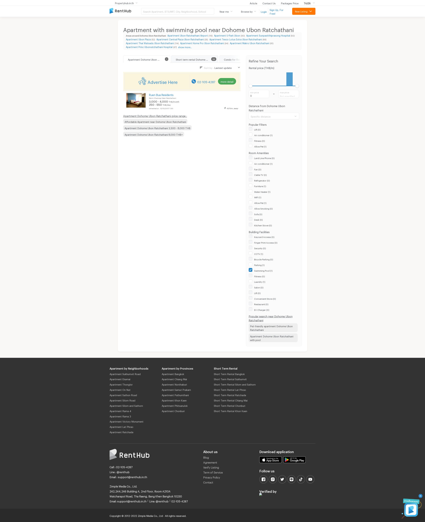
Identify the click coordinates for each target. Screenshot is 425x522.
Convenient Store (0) (265, 298)
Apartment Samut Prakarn (176, 389)
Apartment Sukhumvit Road (125, 374)
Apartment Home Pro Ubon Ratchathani (202, 43)
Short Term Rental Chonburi (229, 405)
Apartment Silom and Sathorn (126, 405)
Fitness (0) (259, 140)
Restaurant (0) (261, 304)
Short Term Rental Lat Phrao (230, 389)
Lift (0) (257, 129)
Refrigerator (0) (262, 180)
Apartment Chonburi (173, 411)
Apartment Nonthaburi (174, 384)
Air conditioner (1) (263, 135)
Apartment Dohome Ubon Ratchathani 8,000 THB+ (154, 134)
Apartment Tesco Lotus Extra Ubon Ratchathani (235, 39)
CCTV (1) (258, 253)
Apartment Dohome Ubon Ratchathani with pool (271, 338)
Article (253, 3)
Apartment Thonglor (121, 384)
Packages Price (289, 3)
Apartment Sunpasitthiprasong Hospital (268, 35)
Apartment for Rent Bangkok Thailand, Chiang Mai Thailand (125, 11)
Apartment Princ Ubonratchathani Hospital (149, 46)
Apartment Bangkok (173, 374)
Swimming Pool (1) (263, 270)
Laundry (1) (259, 281)
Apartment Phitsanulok (175, 405)
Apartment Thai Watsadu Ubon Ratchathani (150, 43)
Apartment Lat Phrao (121, 426)
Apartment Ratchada (121, 432)
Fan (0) (257, 169)
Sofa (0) (258, 214)
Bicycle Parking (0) (263, 259)
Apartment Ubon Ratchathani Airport (187, 35)
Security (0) (260, 248)
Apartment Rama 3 (120, 416)
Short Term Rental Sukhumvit (230, 379)
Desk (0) (258, 219)
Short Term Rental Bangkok (229, 374)
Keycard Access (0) (264, 236)
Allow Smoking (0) (263, 208)
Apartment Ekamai (120, 379)
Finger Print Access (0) (265, 242)
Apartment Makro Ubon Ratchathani (249, 43)
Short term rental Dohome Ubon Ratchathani (197, 59)
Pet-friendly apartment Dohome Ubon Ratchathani (271, 328)
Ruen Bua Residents (161, 94)
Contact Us (269, 3)
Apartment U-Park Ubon (227, 35)
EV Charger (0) (261, 309)
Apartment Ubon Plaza (138, 39)
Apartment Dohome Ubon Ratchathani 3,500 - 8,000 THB (157, 128)
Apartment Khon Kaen (174, 400)
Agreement (210, 462)
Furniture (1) (260, 186)
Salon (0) (258, 287)
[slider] (251, 86)
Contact (208, 482)
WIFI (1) (257, 197)
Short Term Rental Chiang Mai (231, 400)
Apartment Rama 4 (120, 411)
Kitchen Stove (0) (263, 225)
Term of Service (213, 472)
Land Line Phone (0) (264, 158)
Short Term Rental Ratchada (230, 395)
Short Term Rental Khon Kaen (230, 411)
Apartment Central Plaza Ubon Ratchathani (180, 39)
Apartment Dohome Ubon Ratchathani (149, 59)
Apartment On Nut (120, 389)
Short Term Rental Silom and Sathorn (235, 384)
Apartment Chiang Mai (174, 379)
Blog (206, 457)
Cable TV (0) (260, 174)
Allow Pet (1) (260, 146)
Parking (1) (259, 264)
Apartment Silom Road (122, 400)
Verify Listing (211, 467)
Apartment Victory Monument (126, 421)
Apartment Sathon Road (123, 395)
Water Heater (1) (262, 191)
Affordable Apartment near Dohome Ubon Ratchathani (155, 121)
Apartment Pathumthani (175, 395)
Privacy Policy (211, 477)
